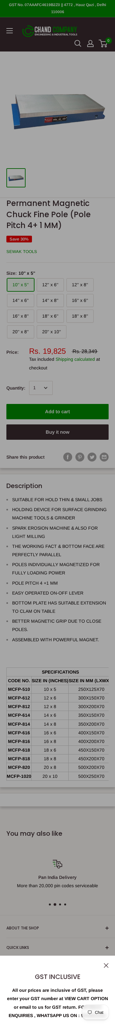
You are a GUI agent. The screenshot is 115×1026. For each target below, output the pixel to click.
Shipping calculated (75, 359)
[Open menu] (9, 30)
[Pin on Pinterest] (79, 457)
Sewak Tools (21, 251)
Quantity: (15, 388)
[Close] (106, 965)
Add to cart (57, 411)
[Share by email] (104, 457)
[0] (103, 43)
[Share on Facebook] (67, 457)
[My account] (90, 43)
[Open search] (77, 43)
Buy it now (57, 432)
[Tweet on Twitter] (92, 457)
